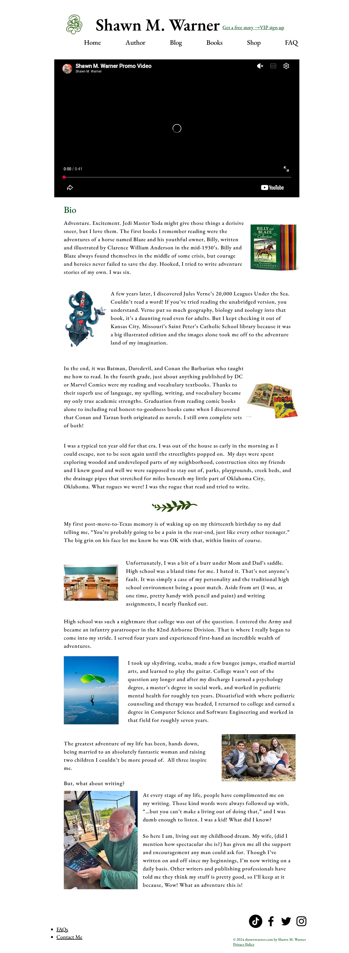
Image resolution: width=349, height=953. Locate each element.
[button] (127, 41)
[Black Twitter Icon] (286, 921)
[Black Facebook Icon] (271, 921)
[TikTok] (255, 921)
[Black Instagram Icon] (301, 921)
